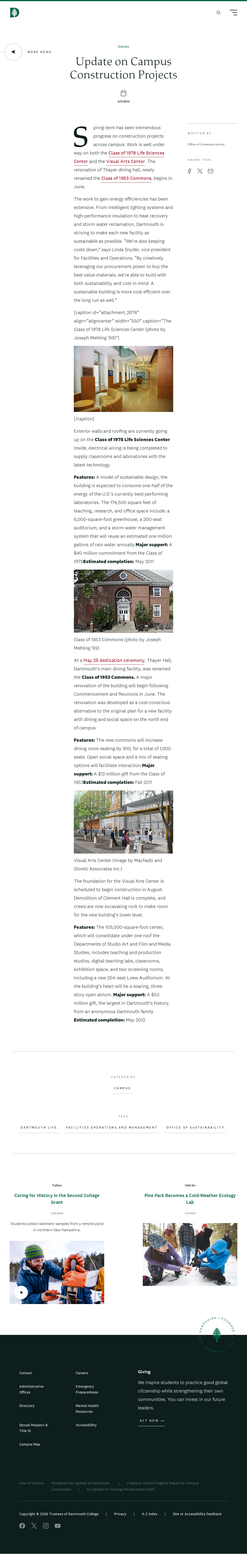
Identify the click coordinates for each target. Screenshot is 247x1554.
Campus (122, 1088)
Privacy (120, 1514)
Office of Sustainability (195, 1128)
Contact (25, 1373)
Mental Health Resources (87, 1408)
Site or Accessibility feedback (197, 1514)
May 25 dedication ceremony (113, 660)
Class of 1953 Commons (126, 178)
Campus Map (29, 1444)
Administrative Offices (31, 1389)
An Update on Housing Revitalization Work (120, 1489)
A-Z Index (150, 1514)
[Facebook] (22, 1527)
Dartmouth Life (39, 1128)
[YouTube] (58, 1527)
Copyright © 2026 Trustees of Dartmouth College (59, 1514)
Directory (27, 1405)
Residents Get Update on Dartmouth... (81, 1483)
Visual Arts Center (125, 161)
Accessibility (86, 1425)
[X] (34, 1527)
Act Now (149, 1421)
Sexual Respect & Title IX (33, 1428)
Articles (123, 47)
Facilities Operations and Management (112, 1128)
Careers (82, 1373)
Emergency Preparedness (87, 1389)
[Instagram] (46, 1527)
